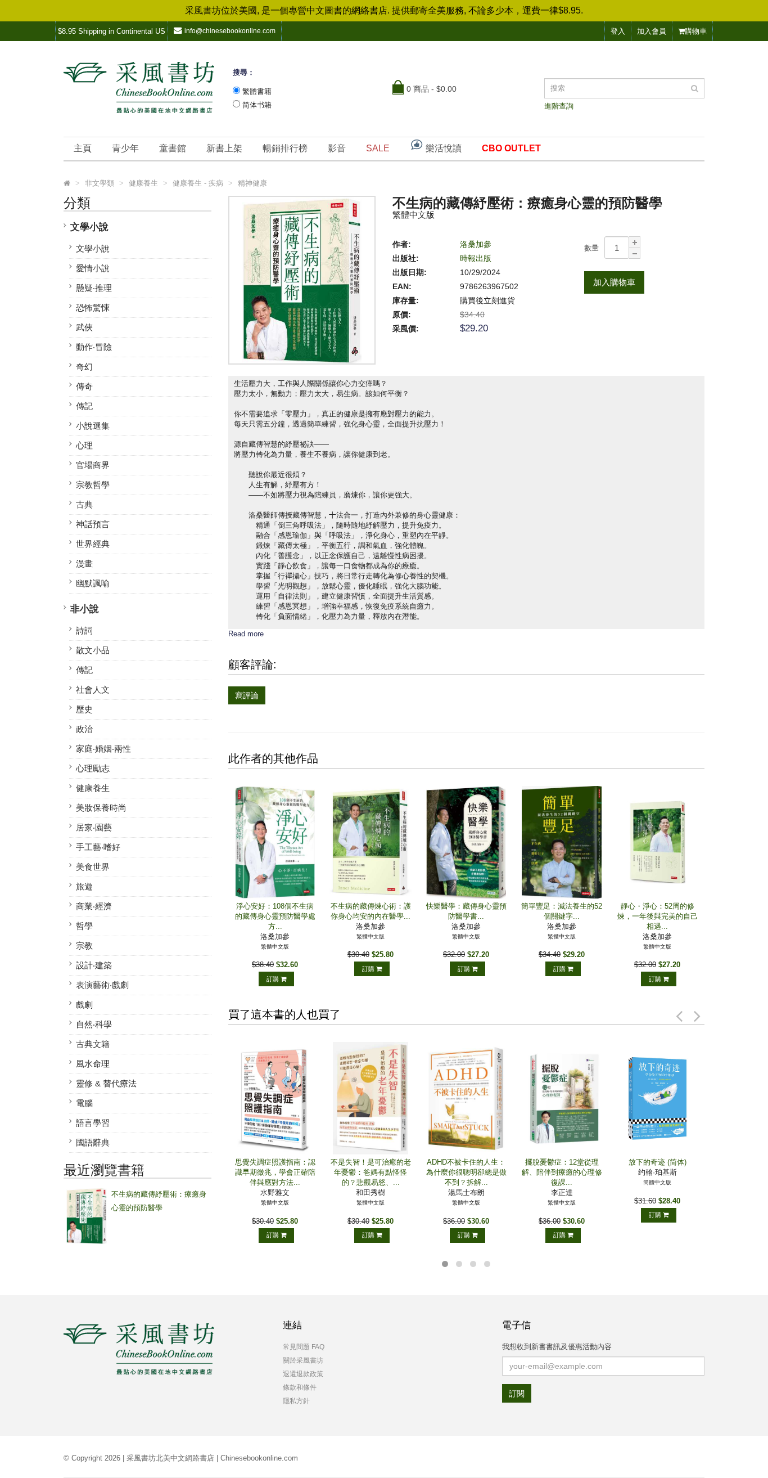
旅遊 (84, 886)
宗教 (84, 945)
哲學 (84, 926)
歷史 (84, 709)
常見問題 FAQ (303, 1347)
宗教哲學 (93, 484)
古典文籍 (93, 1044)
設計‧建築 (94, 965)
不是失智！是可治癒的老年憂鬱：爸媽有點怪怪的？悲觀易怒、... (371, 1172)
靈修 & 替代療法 (106, 1083)
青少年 (125, 148)
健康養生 (93, 788)
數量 (591, 248)
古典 (84, 504)
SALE (378, 148)
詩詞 (84, 630)
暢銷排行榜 (285, 148)
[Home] (67, 183)
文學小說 (89, 227)
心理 (84, 445)
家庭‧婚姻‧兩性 (103, 748)
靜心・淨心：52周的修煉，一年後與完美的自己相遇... (657, 916)
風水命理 (93, 1063)
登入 (618, 31)
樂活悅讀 (442, 148)
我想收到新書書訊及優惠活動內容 (557, 1346)
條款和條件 (300, 1387)
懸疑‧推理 (94, 288)
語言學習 (93, 1122)
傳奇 (84, 386)
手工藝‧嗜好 (98, 847)
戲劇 (84, 1004)
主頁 (83, 148)
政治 (84, 729)
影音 (337, 148)
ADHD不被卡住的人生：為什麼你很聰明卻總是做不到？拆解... (466, 1172)
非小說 (84, 609)
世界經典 (93, 544)
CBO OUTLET (511, 148)
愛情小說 (93, 268)
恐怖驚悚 (93, 307)
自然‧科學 (94, 1024)
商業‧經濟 (94, 906)
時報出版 (475, 258)
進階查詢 (558, 106)
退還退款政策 (303, 1374)
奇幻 (84, 366)
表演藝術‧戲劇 (102, 985)
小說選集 (93, 425)
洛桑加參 (475, 244)
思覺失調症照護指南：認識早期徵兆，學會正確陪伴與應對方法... (275, 1172)
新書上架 (224, 148)
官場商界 (93, 465)
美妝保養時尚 (101, 807)
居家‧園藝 (94, 827)
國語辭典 (93, 1142)
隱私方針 (296, 1401)
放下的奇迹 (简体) (657, 1162)
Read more (246, 634)
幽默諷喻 (93, 583)
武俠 (84, 327)
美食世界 (93, 866)
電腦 (84, 1103)
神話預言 (93, 524)
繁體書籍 (257, 91)
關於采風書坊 (303, 1360)
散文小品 (93, 650)
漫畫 (84, 563)
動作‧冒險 (94, 347)
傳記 (84, 406)
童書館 (172, 148)
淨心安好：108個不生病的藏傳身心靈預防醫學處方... (275, 916)
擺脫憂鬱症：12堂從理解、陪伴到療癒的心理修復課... (562, 1172)
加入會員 (651, 31)
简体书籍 (257, 105)
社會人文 (93, 689)
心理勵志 (93, 768)
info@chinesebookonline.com (229, 31)
